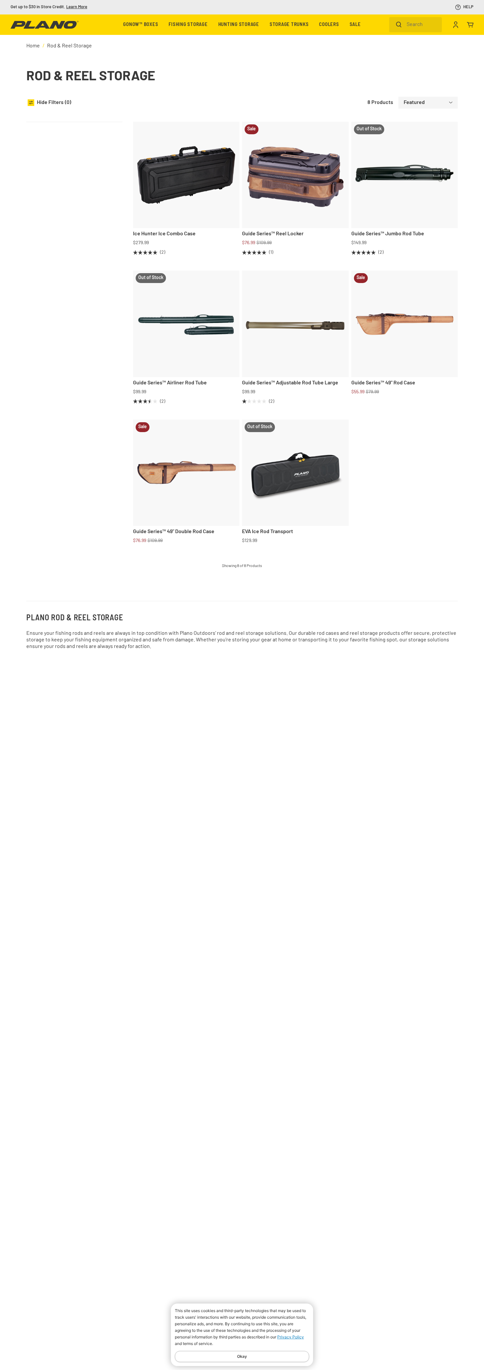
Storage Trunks (289, 24)
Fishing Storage (188, 24)
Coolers (329, 24)
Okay (242, 1356)
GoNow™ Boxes (140, 24)
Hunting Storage (238, 24)
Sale (355, 24)
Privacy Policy (290, 1336)
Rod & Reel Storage (69, 46)
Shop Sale (67, 7)
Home (33, 46)
